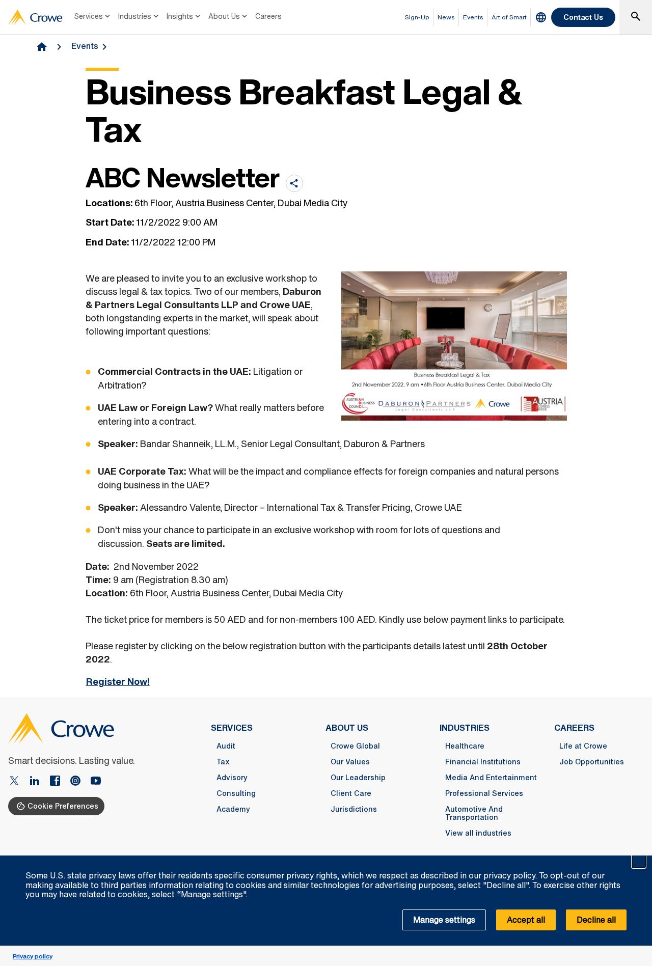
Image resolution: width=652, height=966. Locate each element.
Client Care (351, 793)
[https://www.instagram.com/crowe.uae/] (79, 782)
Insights (180, 16)
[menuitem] (93, 17)
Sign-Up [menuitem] (417, 17)
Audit (225, 746)
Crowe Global (355, 746)
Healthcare (464, 746)
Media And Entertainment (491, 778)
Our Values (350, 762)
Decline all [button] (596, 920)
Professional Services (484, 793)
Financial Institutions (483, 762)
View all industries (478, 833)
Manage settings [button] (444, 920)
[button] (638, 861)
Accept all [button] (526, 920)
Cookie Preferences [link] (63, 806)
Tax (223, 762)
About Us (224, 16)
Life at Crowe (583, 746)
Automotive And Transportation (474, 813)
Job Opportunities (591, 762)
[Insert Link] (96, 782)
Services (88, 16)
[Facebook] (59, 782)
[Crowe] (35, 17)
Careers (268, 16)
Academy (233, 809)
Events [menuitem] (473, 17)
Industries (134, 16)
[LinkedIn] (39, 782)
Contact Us (583, 17)
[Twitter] (18, 782)
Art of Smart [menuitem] (509, 17)
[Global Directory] (541, 17)
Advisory (232, 778)
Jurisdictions (354, 809)
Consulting (236, 793)
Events (84, 46)
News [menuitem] (446, 17)
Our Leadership (358, 778)
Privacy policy (32, 956)
